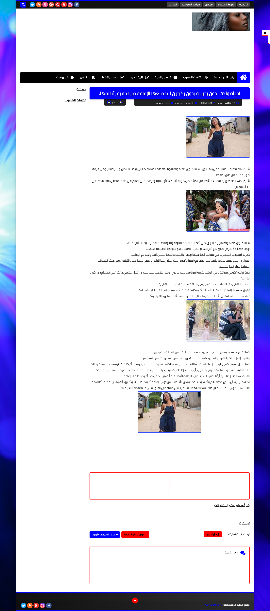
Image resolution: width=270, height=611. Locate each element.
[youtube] (64, 4)
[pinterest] (57, 4)
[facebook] (76, 4)
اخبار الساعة (221, 77)
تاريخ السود (136, 77)
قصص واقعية (163, 77)
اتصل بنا (173, 4)
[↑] (135, 600)
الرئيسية (243, 4)
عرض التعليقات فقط (134, 534)
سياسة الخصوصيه (191, 4)
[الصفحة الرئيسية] (243, 77)
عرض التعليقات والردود (104, 534)
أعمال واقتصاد (109, 77)
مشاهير (85, 77)
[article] (132, 486)
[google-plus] (51, 4)
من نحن (209, 4)
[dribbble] (45, 4)
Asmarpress (212, 605)
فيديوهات (62, 77)
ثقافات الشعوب (192, 77)
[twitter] (32, 4)
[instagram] (70, 4)
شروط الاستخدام (226, 4)
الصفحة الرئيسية (185, 103)
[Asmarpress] (221, 21)
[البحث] (23, 5)
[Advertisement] (92, 40)
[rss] (39, 4)
